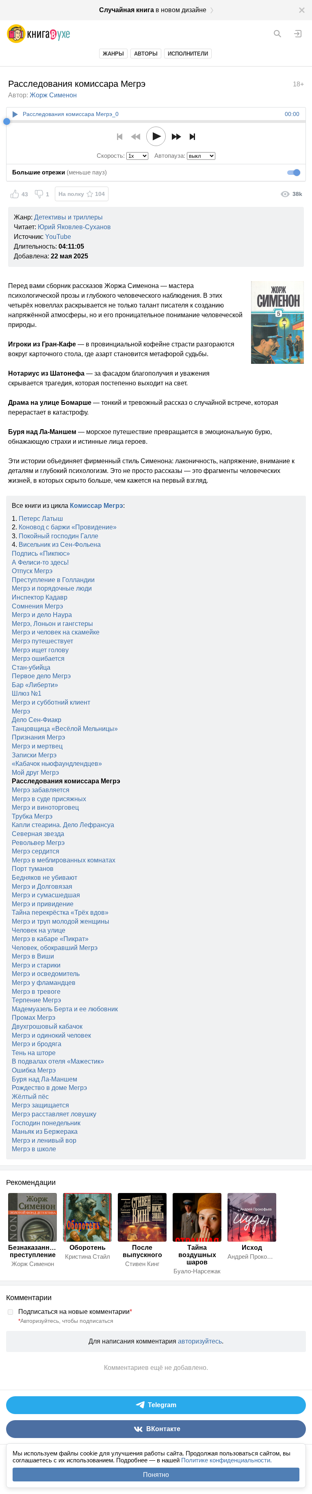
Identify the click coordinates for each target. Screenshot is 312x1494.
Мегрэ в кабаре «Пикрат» (50, 938)
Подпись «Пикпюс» (41, 553)
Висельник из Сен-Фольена (60, 544)
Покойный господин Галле (58, 536)
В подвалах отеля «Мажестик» (58, 1061)
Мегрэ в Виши (33, 956)
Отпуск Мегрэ (32, 571)
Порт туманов (33, 868)
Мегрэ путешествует (42, 641)
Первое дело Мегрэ (41, 676)
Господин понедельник (46, 1123)
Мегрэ (21, 711)
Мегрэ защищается (40, 1105)
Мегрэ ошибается (38, 658)
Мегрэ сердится (35, 851)
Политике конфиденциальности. (226, 1460)
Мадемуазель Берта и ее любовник (65, 1009)
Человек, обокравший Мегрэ (55, 947)
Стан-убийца (31, 667)
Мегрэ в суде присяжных (49, 798)
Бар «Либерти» (35, 684)
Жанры (113, 54)
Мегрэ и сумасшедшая (46, 895)
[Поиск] (277, 33)
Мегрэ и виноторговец (45, 807)
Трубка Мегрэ (32, 816)
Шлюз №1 (26, 693)
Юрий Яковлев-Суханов (74, 227)
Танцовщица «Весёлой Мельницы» (65, 728)
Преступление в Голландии (53, 579)
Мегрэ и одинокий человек (51, 1035)
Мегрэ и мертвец (37, 746)
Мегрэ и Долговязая (42, 886)
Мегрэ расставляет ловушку (54, 1114)
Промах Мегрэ (33, 1017)
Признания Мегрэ (38, 737)
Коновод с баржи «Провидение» (68, 527)
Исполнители (188, 54)
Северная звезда (38, 833)
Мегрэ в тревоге (36, 991)
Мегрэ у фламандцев (44, 982)
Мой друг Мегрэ (35, 772)
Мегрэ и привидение (43, 904)
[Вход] (298, 33)
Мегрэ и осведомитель (46, 973)
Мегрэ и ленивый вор (44, 1140)
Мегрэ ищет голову (40, 650)
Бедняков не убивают (44, 877)
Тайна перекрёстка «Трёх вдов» (60, 912)
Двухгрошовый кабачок (47, 1026)
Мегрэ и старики (36, 965)
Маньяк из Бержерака (45, 1131)
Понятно (156, 1474)
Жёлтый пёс (30, 1096)
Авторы (146, 54)
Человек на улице (38, 930)
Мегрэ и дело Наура (42, 614)
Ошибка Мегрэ (34, 1070)
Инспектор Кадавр (39, 597)
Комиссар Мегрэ (96, 505)
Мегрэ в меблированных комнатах (63, 860)
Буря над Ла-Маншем (44, 1079)
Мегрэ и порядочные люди (52, 588)
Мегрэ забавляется (40, 790)
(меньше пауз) (59, 172)
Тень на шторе (34, 1052)
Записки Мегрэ (34, 755)
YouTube (58, 236)
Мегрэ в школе (34, 1149)
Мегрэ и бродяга (36, 1043)
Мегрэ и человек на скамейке (56, 632)
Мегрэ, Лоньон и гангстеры (52, 623)
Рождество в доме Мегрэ (49, 1087)
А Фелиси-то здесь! (40, 562)
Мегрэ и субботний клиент (51, 702)
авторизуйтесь (200, 1341)
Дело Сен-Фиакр (36, 719)
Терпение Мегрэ (36, 1000)
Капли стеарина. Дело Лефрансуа (63, 824)
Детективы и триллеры (68, 217)
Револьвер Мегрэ (38, 842)
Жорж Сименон (53, 95)
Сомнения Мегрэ (37, 606)
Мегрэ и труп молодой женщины (60, 921)
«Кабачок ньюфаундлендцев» (57, 763)
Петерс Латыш (41, 518)
